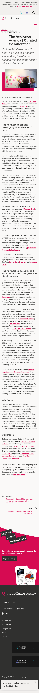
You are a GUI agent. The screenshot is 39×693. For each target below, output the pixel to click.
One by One (13, 262)
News (9, 31)
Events (4, 637)
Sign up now (8, 559)
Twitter (15, 446)
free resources (14, 324)
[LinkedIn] (4, 613)
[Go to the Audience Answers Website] (25, 647)
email (31, 446)
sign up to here (19, 474)
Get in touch (9, 602)
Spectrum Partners (26, 319)
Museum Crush (29, 209)
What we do (6, 621)
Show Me (22, 262)
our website (7, 453)
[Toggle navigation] (35, 24)
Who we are (6, 625)
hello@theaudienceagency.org (13, 608)
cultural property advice (21, 328)
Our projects (6, 629)
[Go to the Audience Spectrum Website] (25, 661)
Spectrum (6, 297)
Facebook (15, 458)
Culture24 (23, 106)
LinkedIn (23, 446)
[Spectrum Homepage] (27, 12)
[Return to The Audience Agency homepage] (19, 593)
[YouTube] (8, 613)
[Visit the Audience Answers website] (21, 12)
